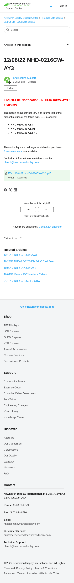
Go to (37, 306)
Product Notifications (52, 18)
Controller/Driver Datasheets (20, 393)
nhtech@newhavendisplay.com (21, 162)
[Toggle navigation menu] (52, 7)
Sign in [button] (63, 5)
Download (22, 177)
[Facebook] (5, 189)
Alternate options (13, 151)
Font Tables (10, 399)
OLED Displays (12, 337)
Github (42, 573)
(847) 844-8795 (21, 505)
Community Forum (14, 381)
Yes (28, 209)
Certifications (11, 449)
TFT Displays (11, 325)
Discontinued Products (16, 361)
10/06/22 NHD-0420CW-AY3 (20, 267)
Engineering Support (24, 77)
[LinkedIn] (15, 189)
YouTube (54, 573)
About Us (9, 437)
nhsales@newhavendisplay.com (22, 523)
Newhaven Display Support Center (21, 18)
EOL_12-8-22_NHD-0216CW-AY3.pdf (29, 173)
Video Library (11, 411)
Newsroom (10, 467)
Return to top (11, 238)
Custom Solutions (14, 355)
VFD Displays (11, 343)
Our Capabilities (13, 443)
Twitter (21, 573)
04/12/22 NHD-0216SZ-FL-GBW (22, 280)
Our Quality (10, 455)
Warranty (9, 461)
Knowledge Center (14, 417)
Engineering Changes (16, 405)
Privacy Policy (24, 568)
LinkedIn (32, 573)
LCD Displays (11, 331)
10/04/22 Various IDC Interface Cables (25, 274)
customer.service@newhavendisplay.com (27, 534)
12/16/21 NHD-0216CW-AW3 (20, 254)
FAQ (6, 473)
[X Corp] (10, 189)
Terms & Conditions (46, 568)
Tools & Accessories (15, 349)
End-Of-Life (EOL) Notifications (19, 22)
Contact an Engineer (50, 226)
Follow (10, 88)
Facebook (9, 573)
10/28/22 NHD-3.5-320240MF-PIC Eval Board (29, 261)
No (46, 209)
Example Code (12, 387)
